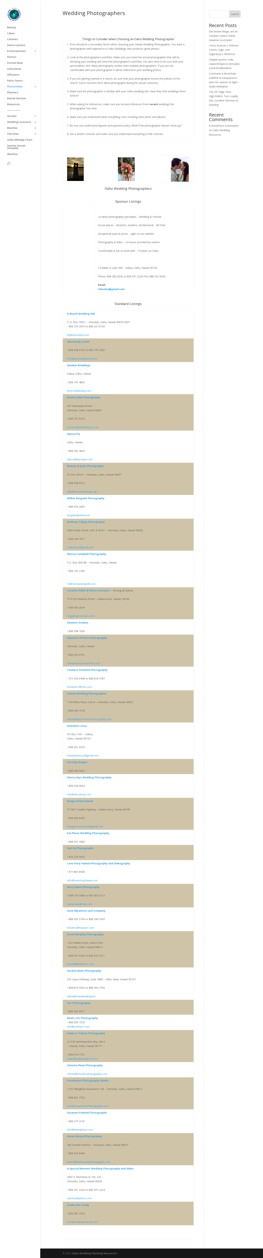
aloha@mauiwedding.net (81, 996)
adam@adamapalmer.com (82, 1058)
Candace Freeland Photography (87, 670)
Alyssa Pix (73, 434)
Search (235, 14)
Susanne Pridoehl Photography (87, 1112)
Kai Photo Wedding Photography (88, 833)
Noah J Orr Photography (82, 1018)
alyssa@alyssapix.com (80, 459)
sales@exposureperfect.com (83, 663)
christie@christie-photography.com (87, 1074)
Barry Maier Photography (83, 887)
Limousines (14, 69)
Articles (11, 116)
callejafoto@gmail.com (80, 547)
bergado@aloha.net (78, 515)
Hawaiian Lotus (77, 725)
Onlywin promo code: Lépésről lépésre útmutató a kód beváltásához (224, 64)
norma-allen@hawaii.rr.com (83, 427)
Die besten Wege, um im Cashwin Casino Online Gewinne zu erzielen (223, 36)
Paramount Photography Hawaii (87, 1080)
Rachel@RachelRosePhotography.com (89, 719)
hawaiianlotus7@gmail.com (83, 755)
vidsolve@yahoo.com (79, 1198)
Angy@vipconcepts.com (81, 616)
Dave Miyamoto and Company (86, 910)
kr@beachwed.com (78, 335)
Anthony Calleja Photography (86, 522)
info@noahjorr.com (78, 1026)
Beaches (12, 128)
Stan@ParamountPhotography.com (87, 1106)
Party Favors (15, 80)
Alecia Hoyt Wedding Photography (89, 777)
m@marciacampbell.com (81, 584)
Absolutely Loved (78, 341)
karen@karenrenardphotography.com (88, 1162)
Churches (13, 134)
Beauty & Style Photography (85, 466)
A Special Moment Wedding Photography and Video (100, 1168)
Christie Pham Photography (85, 1065)
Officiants (13, 74)
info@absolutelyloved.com (82, 358)
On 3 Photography (78, 1003)
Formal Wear (15, 63)
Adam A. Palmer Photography (86, 1033)
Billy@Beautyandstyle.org (81, 491)
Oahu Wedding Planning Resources (94, 1253)
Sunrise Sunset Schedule (16, 147)
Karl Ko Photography (80, 848)
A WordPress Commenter (224, 125)
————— (14, 110)
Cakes (10, 33)
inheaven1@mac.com (79, 687)
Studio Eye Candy (78, 1205)
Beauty (11, 27)
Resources (13, 104)
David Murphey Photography (85, 934)
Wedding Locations (19, 122)
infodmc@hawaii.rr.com (80, 927)
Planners (12, 92)
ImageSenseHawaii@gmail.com (85, 826)
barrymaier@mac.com (80, 904)
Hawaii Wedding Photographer (87, 693)
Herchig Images (77, 762)
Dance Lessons (16, 45)
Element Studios (77, 622)
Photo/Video (15, 86)
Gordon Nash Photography (84, 970)
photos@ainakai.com (79, 390)
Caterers (12, 39)
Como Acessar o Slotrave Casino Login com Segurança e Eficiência (223, 50)
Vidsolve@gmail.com (111, 289)
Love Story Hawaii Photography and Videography (98, 863)
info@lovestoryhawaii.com (82, 880)
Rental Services (16, 98)
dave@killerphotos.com (80, 964)
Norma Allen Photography (84, 397)
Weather (12, 154)
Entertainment (16, 51)
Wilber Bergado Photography (85, 498)
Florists (11, 57)
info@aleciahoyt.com (79, 794)
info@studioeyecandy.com (82, 1222)
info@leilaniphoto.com (80, 1129)
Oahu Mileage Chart (19, 140)
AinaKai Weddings (78, 365)
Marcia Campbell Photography (86, 554)
